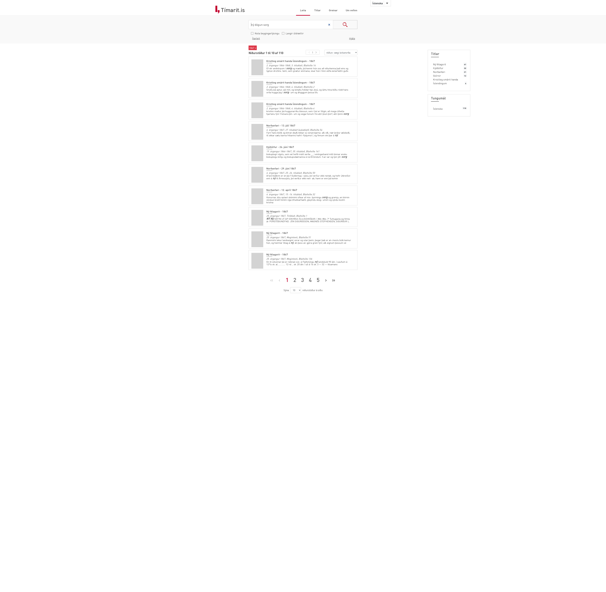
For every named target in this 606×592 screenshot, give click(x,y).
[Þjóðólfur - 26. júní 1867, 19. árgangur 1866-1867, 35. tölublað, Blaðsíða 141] (257, 153)
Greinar (333, 10)
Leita (303, 10)
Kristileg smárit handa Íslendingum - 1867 (290, 61)
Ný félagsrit (439, 64)
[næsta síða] (316, 52)
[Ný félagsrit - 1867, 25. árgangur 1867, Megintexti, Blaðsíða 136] (257, 261)
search (345, 24)
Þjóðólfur (438, 68)
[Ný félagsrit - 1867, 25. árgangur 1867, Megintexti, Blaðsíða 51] (257, 239)
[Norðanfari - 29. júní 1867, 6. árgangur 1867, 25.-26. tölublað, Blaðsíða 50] (257, 175)
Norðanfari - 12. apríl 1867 (281, 190)
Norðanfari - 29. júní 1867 (281, 168)
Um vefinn (351, 10)
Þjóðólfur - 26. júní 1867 (280, 147)
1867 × (252, 47)
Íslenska (438, 108)
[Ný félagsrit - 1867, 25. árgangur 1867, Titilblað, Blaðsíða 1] (257, 218)
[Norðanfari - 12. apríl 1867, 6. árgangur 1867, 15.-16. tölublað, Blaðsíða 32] (257, 196)
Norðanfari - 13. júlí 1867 (280, 125)
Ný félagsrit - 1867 (277, 211)
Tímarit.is (233, 10)
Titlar (317, 10)
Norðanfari (439, 71)
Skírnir (437, 75)
